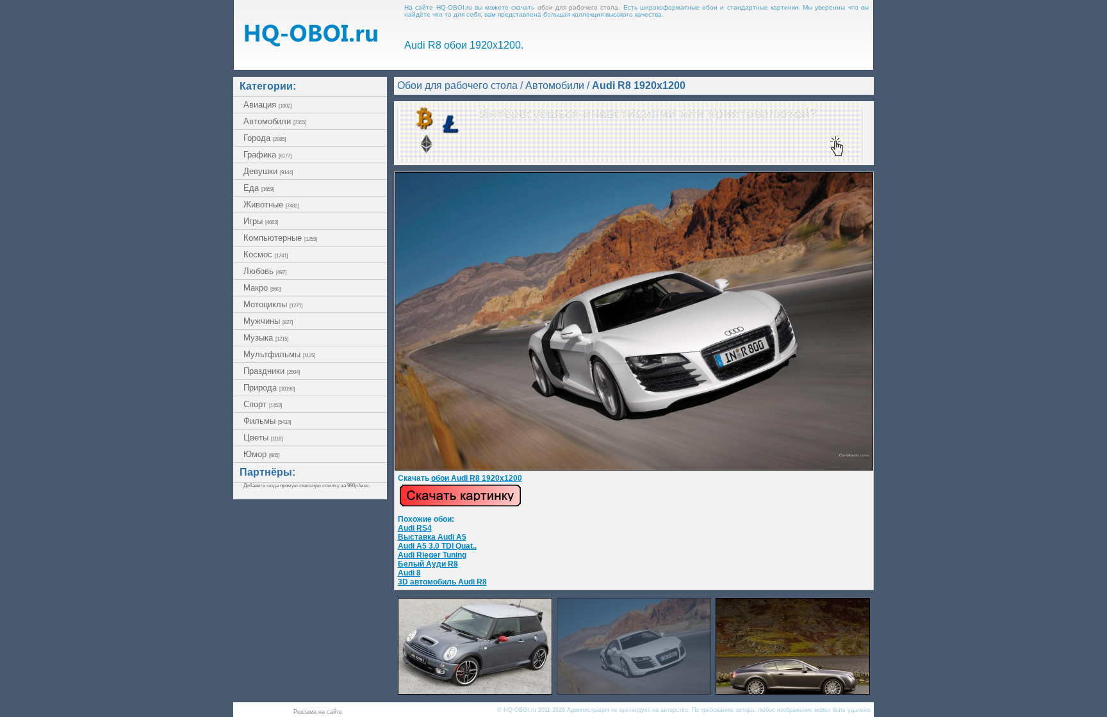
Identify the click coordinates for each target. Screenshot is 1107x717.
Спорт (262, 404)
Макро (262, 288)
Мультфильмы (279, 354)
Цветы (263, 437)
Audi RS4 (415, 528)
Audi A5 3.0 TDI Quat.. (437, 546)
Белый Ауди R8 (428, 564)
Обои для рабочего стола (457, 85)
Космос (265, 254)
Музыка (265, 337)
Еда (258, 188)
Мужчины (268, 321)
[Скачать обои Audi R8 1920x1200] (460, 504)
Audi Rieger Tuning (432, 555)
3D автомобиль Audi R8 (442, 581)
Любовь (264, 271)
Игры (260, 221)
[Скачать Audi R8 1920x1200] (634, 467)
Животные (271, 204)
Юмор (261, 454)
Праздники (271, 371)
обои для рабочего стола (578, 7)
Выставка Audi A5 (432, 537)
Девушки (268, 171)
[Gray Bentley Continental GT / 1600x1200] (793, 691)
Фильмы (267, 421)
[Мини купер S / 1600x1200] (475, 691)
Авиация (267, 104)
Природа (269, 387)
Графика (267, 154)
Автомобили (274, 121)
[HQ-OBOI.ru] (310, 43)
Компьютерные (280, 238)
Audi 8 (409, 572)
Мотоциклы (272, 304)
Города (264, 138)
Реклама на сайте (317, 712)
